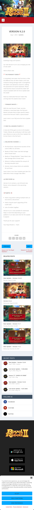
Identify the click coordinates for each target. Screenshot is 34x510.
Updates (21, 35)
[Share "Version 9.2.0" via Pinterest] (20, 238)
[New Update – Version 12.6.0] (17, 268)
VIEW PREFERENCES (17, 503)
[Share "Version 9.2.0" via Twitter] (13, 238)
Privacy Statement (17, 507)
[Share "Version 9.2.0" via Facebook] (10, 238)
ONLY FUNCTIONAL (17, 498)
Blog (17, 370)
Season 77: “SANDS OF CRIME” (18, 375)
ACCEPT (17, 493)
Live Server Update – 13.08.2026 (18, 369)
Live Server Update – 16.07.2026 (18, 388)
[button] (31, 478)
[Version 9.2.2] (17, 291)
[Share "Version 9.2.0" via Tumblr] (17, 238)
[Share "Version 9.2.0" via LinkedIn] (24, 238)
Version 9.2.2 (7, 301)
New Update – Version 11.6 (12, 346)
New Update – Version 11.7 (12, 324)
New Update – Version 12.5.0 (17, 382)
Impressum (25, 507)
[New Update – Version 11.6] (17, 336)
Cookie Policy (9, 507)
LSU (20, 370)
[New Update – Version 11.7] (17, 313)
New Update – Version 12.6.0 (12, 278)
